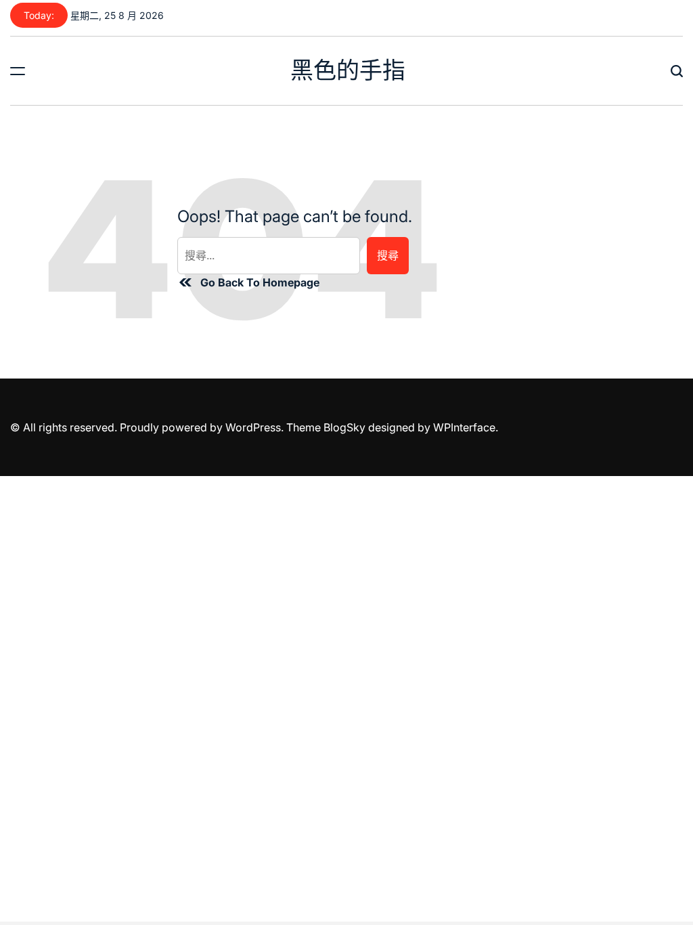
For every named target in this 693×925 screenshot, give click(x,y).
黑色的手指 (347, 70)
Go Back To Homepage (259, 282)
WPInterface (464, 427)
